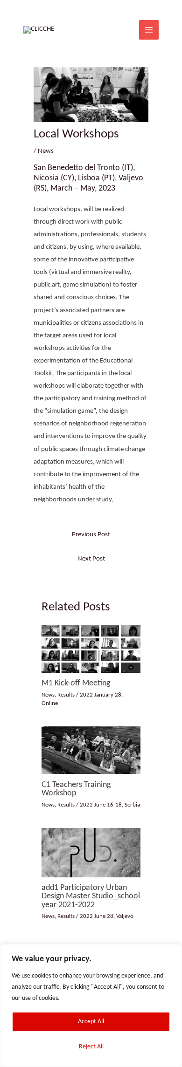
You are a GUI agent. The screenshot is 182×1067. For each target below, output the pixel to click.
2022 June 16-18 (101, 805)
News (46, 151)
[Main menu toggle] (149, 30)
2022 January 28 (100, 695)
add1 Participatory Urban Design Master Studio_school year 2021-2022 (91, 896)
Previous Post (91, 534)
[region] (91, 1005)
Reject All (91, 1046)
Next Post (91, 558)
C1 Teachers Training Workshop (76, 789)
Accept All (91, 1021)
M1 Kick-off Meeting (76, 683)
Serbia (132, 805)
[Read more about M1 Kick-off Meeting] (91, 648)
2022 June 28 (96, 916)
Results (66, 695)
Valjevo (124, 916)
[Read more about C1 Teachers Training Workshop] (91, 750)
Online (50, 703)
